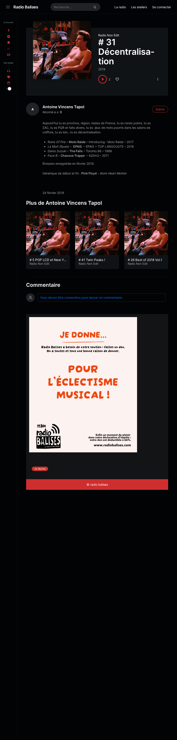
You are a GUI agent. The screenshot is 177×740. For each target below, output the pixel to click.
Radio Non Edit (108, 35)
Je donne (40, 468)
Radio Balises (25, 7)
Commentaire (43, 285)
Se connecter (161, 7)
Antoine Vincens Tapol (63, 107)
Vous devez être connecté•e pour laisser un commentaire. (81, 297)
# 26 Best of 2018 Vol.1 (145, 260)
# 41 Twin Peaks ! (92, 260)
